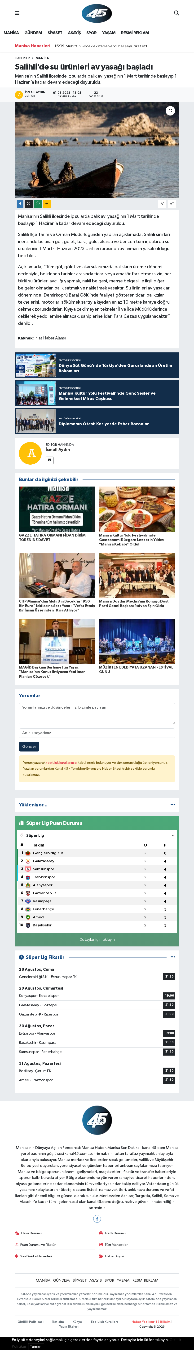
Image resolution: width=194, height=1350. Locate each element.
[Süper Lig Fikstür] (173, 957)
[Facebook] (97, 1219)
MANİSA (11, 33)
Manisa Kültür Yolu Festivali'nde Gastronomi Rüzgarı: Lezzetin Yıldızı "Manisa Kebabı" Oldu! (131, 539)
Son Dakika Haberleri (36, 1256)
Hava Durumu (31, 1233)
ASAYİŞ (74, 33)
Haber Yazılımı (143, 1322)
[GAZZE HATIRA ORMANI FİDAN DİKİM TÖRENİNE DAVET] (57, 509)
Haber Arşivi (114, 1256)
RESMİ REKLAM (135, 33)
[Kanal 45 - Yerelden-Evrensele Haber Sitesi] (97, 13)
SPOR (91, 33)
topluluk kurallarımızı (62, 762)
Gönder (29, 747)
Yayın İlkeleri (69, 1326)
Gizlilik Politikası (31, 1322)
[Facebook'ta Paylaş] (20, 204)
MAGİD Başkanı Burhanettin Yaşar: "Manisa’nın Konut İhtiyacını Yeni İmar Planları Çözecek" (52, 671)
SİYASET (55, 33)
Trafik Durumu (115, 1233)
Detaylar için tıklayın (97, 940)
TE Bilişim (163, 1322)
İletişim (58, 1322)
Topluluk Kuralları (104, 1322)
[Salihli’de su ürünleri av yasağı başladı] (97, 150)
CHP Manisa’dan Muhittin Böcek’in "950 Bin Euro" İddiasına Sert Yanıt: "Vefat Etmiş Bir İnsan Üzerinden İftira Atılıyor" (57, 605)
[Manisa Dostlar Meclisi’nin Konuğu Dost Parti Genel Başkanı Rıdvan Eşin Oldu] (137, 575)
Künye (77, 1322)
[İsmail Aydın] (30, 453)
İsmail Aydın (58, 450)
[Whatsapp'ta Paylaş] (38, 204)
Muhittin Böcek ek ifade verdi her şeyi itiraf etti (101, 46)
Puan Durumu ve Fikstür (38, 1245)
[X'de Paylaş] (29, 204)
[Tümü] (173, 805)
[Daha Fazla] (47, 204)
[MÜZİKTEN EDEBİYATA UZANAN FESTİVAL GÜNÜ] (137, 642)
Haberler (22, 58)
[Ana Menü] (17, 13)
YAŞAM (108, 33)
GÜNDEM (33, 33)
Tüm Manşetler (116, 1245)
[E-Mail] (49, 460)
